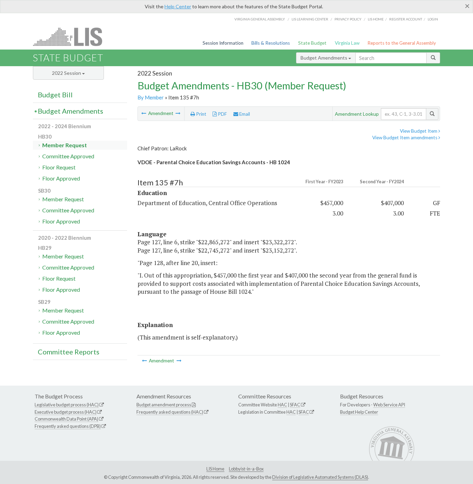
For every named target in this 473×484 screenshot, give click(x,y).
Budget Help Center (359, 412)
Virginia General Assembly (259, 19)
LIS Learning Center (310, 19)
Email (244, 114)
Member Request (64, 145)
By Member (150, 97)
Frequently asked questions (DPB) (68, 426)
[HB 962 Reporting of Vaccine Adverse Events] (178, 113)
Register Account (405, 19)
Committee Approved (68, 156)
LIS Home (215, 469)
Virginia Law (347, 43)
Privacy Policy (348, 19)
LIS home (376, 19)
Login (433, 19)
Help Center (177, 6)
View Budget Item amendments (405, 137)
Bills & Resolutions (270, 43)
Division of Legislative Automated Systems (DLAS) (320, 477)
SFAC (295, 404)
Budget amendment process (163, 404)
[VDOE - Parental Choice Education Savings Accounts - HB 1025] (144, 113)
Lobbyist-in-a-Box (246, 469)
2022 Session (67, 73)
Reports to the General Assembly (401, 43)
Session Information (223, 43)
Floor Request (58, 167)
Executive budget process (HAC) (66, 412)
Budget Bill (55, 94)
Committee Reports (68, 351)
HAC (282, 404)
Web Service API (389, 404)
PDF (222, 114)
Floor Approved (61, 178)
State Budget (312, 43)
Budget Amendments (324, 58)
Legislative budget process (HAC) (67, 404)
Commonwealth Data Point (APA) (66, 419)
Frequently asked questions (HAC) (169, 412)
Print (200, 114)
